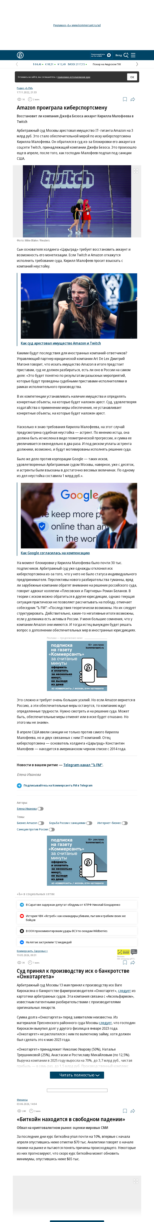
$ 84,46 (37, 64)
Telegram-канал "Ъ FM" (82, 764)
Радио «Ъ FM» (25, 88)
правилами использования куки (73, 76)
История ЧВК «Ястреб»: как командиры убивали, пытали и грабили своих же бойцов (76, 918)
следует (124, 990)
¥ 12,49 (62, 64)
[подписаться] (41, 809)
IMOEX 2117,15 (76, 64)
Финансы (22, 1147)
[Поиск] (126, 55)
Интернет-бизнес (109, 823)
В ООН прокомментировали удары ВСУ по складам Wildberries (66, 931)
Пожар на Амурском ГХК (107, 64)
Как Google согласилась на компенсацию (55, 552)
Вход (119, 55)
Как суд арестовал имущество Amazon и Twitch (61, 343)
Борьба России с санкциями (67, 823)
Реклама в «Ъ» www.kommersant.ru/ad (77, 25)
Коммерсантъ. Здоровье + (32, 951)
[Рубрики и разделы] (133, 55)
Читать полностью (77, 1075)
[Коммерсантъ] (20, 55)
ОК (132, 77)
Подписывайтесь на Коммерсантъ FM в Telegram (58, 785)
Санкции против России (32, 829)
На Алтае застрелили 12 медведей (49, 942)
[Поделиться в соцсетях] (132, 99)
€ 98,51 (49, 64)
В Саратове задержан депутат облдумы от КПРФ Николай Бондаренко (73, 905)
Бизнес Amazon (27, 823)
